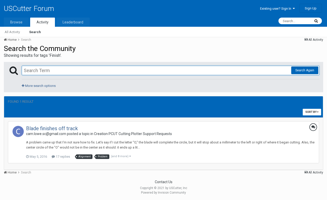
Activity (43, 22)
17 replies (62, 156)
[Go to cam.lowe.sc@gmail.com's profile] (18, 131)
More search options (40, 86)
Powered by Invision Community (163, 192)
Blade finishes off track (52, 128)
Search (35, 32)
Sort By (311, 112)
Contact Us (163, 182)
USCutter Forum (29, 8)
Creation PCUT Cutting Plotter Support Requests (133, 134)
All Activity (12, 32)
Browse (16, 22)
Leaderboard (73, 22)
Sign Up (311, 8)
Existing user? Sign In (276, 8)
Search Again (304, 70)
